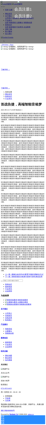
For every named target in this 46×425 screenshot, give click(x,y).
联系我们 (8, 320)
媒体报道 (8, 286)
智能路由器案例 (25, 304)
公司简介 (8, 313)
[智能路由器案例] (12, 304)
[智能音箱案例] (11, 300)
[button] (5, 45)
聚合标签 (8, 358)
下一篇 (23, 276)
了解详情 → (5, 69)
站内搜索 (8, 360)
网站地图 (8, 355)
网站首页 (8, 94)
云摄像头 (8, 331)
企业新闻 (8, 291)
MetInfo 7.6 (13, 414)
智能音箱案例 (23, 300)
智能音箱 (8, 329)
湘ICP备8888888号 (8, 410)
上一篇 (24, 274)
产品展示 (4, 324)
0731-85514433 (6, 388)
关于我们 (4, 309)
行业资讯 (8, 98)
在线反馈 (8, 318)
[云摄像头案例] (11, 302)
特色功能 (4, 351)
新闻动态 (8, 96)
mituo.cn (31, 414)
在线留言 (8, 315)
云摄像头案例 (23, 302)
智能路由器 (9, 333)
